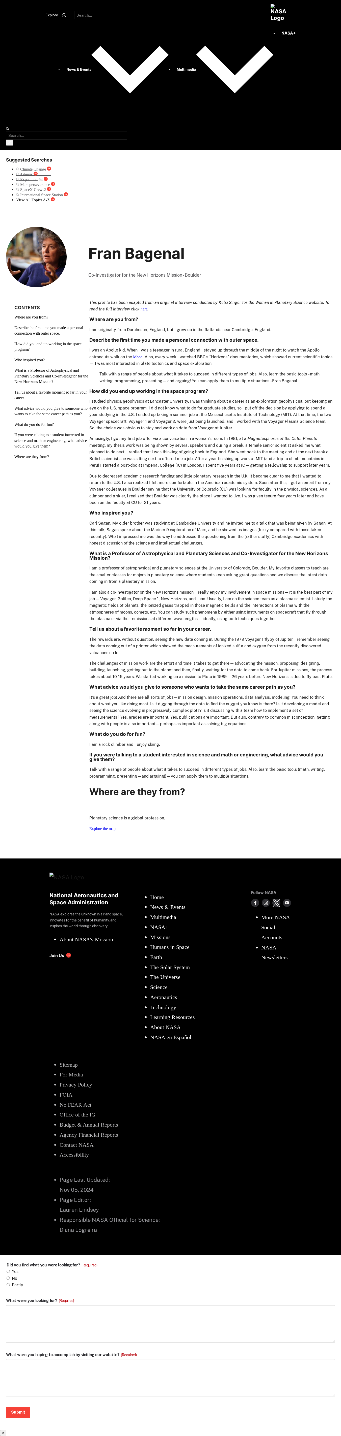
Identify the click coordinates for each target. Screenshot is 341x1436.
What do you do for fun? (34, 424)
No (14, 1278)
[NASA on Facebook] (255, 903)
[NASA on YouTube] (287, 903)
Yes (15, 1271)
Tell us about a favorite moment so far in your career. (50, 395)
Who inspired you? (29, 360)
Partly (17, 1285)
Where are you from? (31, 317)
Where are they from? (31, 457)
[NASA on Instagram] (266, 903)
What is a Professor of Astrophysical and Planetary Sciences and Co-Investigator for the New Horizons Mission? (51, 376)
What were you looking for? (40, 1300)
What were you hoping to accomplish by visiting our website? (71, 1355)
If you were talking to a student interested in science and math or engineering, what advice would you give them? (50, 440)
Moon (138, 357)
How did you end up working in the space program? (48, 347)
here (144, 309)
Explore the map (102, 828)
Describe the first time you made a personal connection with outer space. (48, 330)
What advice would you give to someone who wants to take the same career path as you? (51, 411)
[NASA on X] (276, 903)
